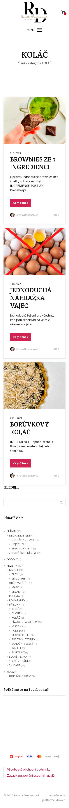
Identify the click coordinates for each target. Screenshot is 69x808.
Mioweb (60, 800)
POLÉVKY (14, 596)
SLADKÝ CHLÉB (21, 635)
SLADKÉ (14, 609)
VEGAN (16, 591)
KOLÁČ (16, 617)
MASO (15, 587)
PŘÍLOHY (14, 604)
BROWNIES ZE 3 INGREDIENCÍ (33, 163)
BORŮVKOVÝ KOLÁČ (29, 428)
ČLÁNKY (11, 531)
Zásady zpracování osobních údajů (31, 775)
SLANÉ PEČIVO (18, 656)
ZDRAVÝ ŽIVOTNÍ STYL (23, 553)
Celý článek (20, 202)
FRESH (16, 574)
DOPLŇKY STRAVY (23, 539)
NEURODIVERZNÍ (19, 535)
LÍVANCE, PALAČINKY (25, 622)
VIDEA (10, 671)
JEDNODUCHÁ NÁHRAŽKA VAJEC (31, 298)
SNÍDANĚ (14, 665)
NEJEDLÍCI (18, 544)
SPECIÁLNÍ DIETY (22, 548)
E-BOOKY (12, 559)
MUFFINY (17, 626)
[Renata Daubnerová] (34, 12)
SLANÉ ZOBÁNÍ (18, 661)
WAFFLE (17, 648)
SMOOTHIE (18, 578)
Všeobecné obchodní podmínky (28, 769)
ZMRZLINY (18, 652)
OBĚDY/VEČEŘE (18, 583)
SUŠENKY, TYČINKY (23, 639)
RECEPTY (11, 565)
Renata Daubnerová (27, 214)
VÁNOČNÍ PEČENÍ (22, 643)
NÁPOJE (14, 570)
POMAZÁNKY (17, 600)
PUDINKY (17, 630)
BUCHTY (17, 613)
